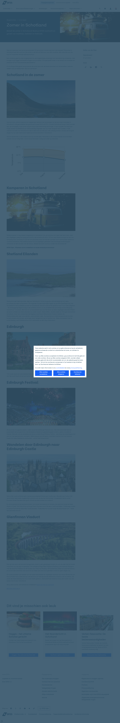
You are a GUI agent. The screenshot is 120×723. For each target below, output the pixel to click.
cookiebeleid (60, 368)
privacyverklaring (76, 368)
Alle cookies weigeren (61, 373)
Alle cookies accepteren (43, 373)
